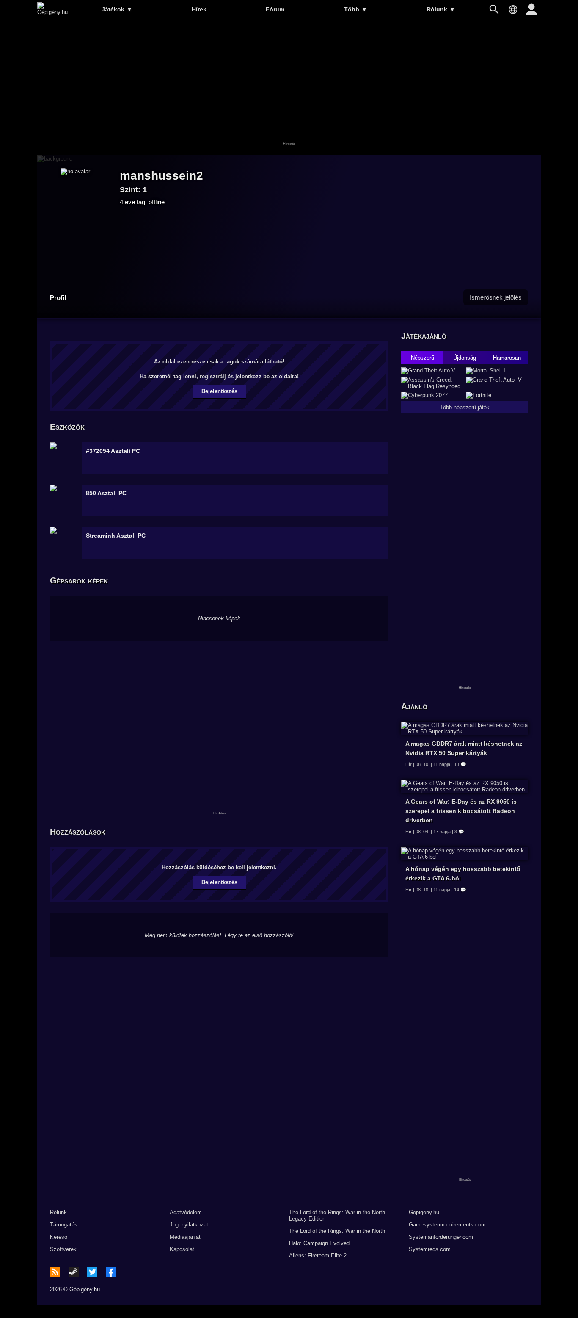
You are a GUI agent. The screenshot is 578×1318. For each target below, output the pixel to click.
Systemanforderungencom (441, 1237)
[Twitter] (92, 1272)
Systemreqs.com (430, 1249)
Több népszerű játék (465, 407)
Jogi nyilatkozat (189, 1224)
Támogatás (63, 1224)
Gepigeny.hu (424, 1212)
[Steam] (74, 1272)
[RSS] (55, 1272)
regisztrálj (213, 376)
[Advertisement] (289, 88)
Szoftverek (63, 1249)
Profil (58, 297)
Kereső (58, 1237)
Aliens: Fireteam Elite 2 (318, 1255)
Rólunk (441, 9)
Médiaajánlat (185, 1237)
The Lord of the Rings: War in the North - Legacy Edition (338, 1215)
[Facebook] (111, 1272)
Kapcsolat (182, 1249)
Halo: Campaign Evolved (319, 1243)
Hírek (199, 9)
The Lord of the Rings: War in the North (337, 1231)
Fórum (275, 9)
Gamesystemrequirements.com (447, 1224)
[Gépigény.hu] (52, 12)
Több (355, 9)
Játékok (117, 9)
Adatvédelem (186, 1212)
